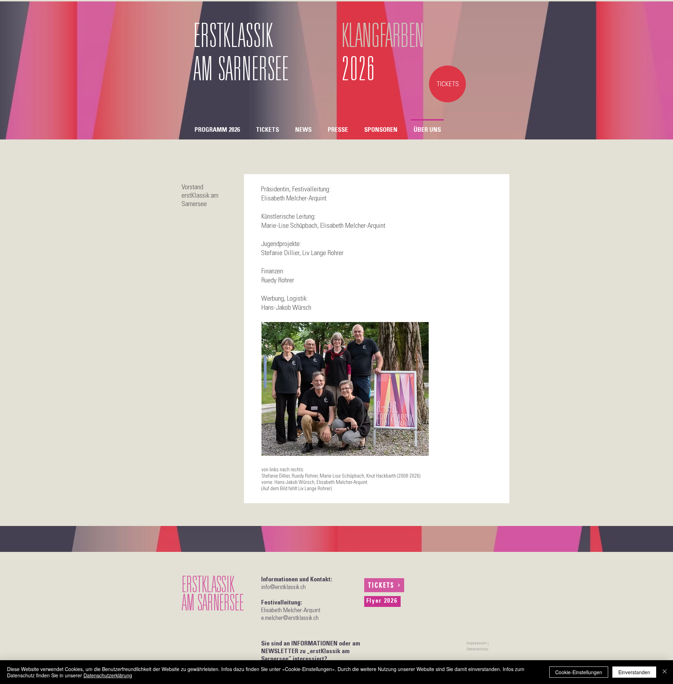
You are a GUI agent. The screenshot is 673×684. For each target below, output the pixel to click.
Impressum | (477, 643)
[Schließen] (664, 672)
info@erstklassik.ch (283, 587)
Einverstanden (634, 672)
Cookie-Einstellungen (578, 672)
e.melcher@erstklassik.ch (290, 618)
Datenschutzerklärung (107, 675)
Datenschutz (477, 649)
